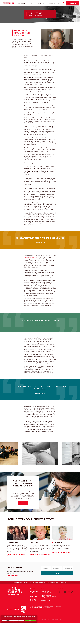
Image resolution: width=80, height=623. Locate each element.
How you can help (42, 3)
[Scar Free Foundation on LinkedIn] (65, 592)
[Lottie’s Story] (62, 533)
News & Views (33, 599)
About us (52, 3)
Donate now (23, 503)
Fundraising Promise (56, 619)
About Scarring (34, 591)
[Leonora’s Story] (17, 533)
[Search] (63, 3)
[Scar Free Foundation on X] (59, 592)
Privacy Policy (45, 619)
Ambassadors (33, 596)
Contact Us (33, 600)
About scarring (21, 3)
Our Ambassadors (36, 15)
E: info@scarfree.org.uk (46, 592)
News (58, 3)
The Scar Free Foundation (8, 3)
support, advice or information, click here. (40, 607)
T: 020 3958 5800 (45, 591)
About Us (32, 597)
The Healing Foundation (31, 257)
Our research (31, 3)
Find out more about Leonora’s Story (16, 555)
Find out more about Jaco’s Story (40, 554)
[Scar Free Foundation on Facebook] (62, 592)
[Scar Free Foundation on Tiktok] (72, 592)
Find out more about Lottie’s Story (61, 553)
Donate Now (72, 3)
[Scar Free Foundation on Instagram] (69, 592)
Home (29, 15)
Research (32, 592)
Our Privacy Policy (12, 575)
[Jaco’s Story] (40, 533)
